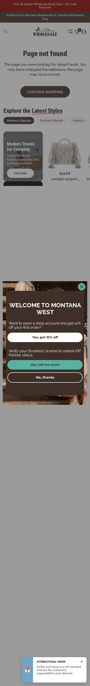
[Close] (81, 286)
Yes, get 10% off (45, 337)
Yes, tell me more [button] (45, 365)
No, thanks (45, 377)
